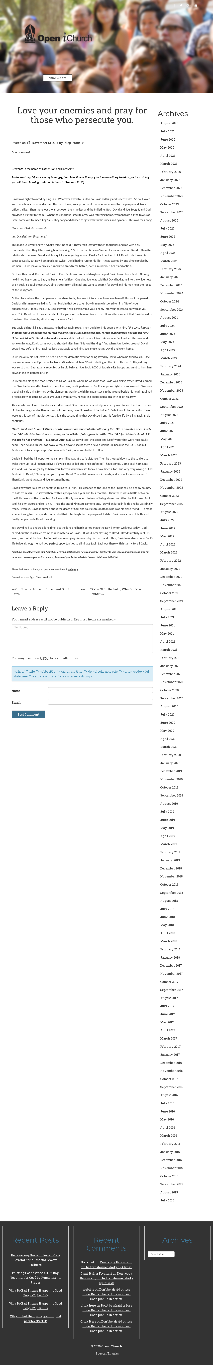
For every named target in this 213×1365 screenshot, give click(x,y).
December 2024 (171, 285)
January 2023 (170, 471)
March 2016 (168, 1135)
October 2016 (169, 1079)
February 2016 (170, 1144)
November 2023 (171, 390)
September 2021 (171, 601)
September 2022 (171, 504)
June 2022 (167, 528)
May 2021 (167, 633)
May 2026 (167, 147)
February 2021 (170, 658)
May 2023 (167, 439)
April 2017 (167, 1030)
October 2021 (169, 593)
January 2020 (170, 763)
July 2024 (167, 326)
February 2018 (170, 949)
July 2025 (167, 228)
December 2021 (171, 577)
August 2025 (169, 220)
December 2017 (171, 965)
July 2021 (167, 617)
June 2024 (167, 334)
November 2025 (171, 196)
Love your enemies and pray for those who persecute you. (82, 114)
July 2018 (167, 909)
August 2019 (169, 804)
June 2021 (167, 625)
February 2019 (170, 852)
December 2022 (171, 480)
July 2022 (167, 520)
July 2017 (167, 1006)
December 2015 (171, 1160)
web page (73, 569)
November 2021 (171, 585)
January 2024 (170, 374)
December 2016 (171, 1063)
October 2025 (169, 204)
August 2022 (169, 512)
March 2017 (168, 1038)
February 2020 (170, 755)
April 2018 (167, 933)
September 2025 (171, 212)
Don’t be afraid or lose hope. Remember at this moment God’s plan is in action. (106, 1294)
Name (16, 691)
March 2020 (168, 747)
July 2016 (167, 1103)
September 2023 (171, 407)
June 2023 (167, 431)
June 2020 (167, 723)
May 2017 (167, 1022)
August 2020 (169, 706)
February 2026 (170, 172)
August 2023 (169, 415)
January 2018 (170, 957)
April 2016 (167, 1127)
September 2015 (171, 1184)
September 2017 (171, 990)
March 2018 (168, 941)
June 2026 (167, 139)
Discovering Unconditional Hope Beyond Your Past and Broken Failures (35, 1260)
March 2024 (169, 358)
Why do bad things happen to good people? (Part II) (35, 1318)
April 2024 (168, 350)
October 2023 (169, 399)
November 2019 (171, 779)
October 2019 (169, 787)
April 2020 (167, 739)
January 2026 (170, 180)
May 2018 (167, 925)
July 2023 (167, 423)
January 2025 (170, 277)
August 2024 (169, 317)
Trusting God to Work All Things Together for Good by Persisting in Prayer (35, 1277)
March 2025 (168, 261)
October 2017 (169, 982)
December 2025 (171, 188)
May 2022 (167, 536)
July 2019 (167, 812)
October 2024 (169, 301)
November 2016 (171, 1071)
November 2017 (171, 974)
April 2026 (167, 156)
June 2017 (167, 1014)
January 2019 (170, 860)
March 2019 (168, 844)
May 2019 (167, 828)
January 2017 (170, 1055)
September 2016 (171, 1087)
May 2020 (167, 731)
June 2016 (167, 1111)
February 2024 (170, 366)
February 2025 (170, 269)
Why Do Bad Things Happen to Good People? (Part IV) (35, 1292)
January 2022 (170, 569)
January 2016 (170, 1152)
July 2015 (167, 1200)
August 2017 (169, 998)
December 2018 (171, 868)
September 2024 (172, 309)
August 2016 (169, 1095)
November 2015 (171, 1168)
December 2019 (171, 771)
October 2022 (169, 496)
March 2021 (168, 650)
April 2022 (167, 544)
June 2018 (167, 917)
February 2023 (170, 463)
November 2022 (171, 488)
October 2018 (169, 884)
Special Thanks (107, 1353)
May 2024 (167, 342)
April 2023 (167, 447)
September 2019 (171, 795)
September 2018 (171, 893)
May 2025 (167, 245)
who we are (57, 78)
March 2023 (168, 455)
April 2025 (167, 253)
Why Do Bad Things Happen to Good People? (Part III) (35, 1305)
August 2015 (169, 1192)
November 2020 (171, 682)
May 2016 (167, 1119)
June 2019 (167, 820)
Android (47, 577)
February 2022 (170, 560)
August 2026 (169, 123)
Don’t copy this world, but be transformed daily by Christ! (106, 1278)
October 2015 (169, 1176)
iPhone (38, 577)
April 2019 (167, 836)
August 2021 (169, 609)
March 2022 (168, 552)
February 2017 (170, 1047)
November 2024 (171, 293)
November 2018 (171, 876)
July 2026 (167, 131)
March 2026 (168, 164)
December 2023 (171, 382)
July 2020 (167, 714)
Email (16, 702)
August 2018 (169, 901)
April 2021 (167, 641)
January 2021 (170, 666)
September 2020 (171, 698)
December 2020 (171, 674)
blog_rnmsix (74, 143)
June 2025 (167, 237)
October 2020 (169, 690)
